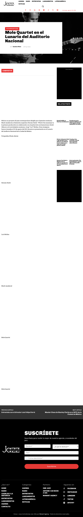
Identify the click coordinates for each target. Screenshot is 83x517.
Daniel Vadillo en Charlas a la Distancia (63, 121)
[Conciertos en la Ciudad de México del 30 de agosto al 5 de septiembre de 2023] (75, 113)
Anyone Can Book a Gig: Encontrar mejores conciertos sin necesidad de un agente (62, 163)
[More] (51, 71)
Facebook (71, 488)
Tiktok (70, 499)
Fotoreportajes (12, 28)
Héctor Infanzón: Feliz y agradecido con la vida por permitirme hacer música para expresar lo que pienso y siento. (63, 142)
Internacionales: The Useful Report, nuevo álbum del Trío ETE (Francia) (75, 162)
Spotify (70, 503)
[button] (43, 6)
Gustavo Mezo (17, 46)
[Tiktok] (64, 499)
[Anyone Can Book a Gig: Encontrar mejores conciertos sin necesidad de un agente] (63, 153)
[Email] (45, 71)
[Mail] (39, 10)
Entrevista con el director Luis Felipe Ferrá (18, 412)
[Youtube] (57, 10)
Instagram (72, 492)
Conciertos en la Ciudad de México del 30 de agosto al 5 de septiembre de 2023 (75, 122)
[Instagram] (30, 10)
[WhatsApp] (26, 71)
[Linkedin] (34, 10)
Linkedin (71, 496)
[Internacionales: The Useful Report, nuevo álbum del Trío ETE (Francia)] (75, 153)
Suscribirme (51, 466)
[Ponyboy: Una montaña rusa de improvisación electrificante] (75, 132)
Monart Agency (44, 514)
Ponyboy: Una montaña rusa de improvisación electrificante (74, 141)
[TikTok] (48, 10)
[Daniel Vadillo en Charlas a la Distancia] (63, 113)
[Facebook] (25, 10)
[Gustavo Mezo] (7, 47)
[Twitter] (53, 10)
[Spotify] (44, 10)
